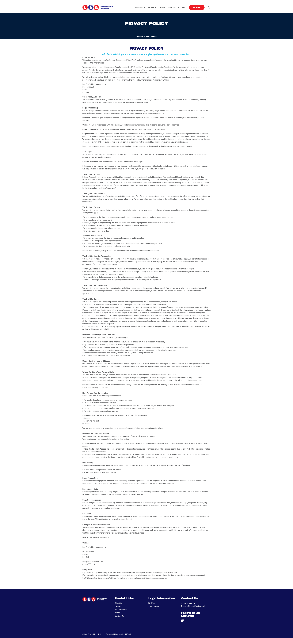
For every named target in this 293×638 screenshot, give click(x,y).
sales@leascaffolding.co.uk (194, 606)
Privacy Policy (153, 606)
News (184, 7)
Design (162, 7)
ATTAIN (128, 634)
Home (139, 36)
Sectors (151, 7)
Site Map (151, 603)
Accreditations (173, 7)
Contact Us (197, 7)
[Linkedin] (182, 621)
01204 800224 (189, 603)
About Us (139, 7)
